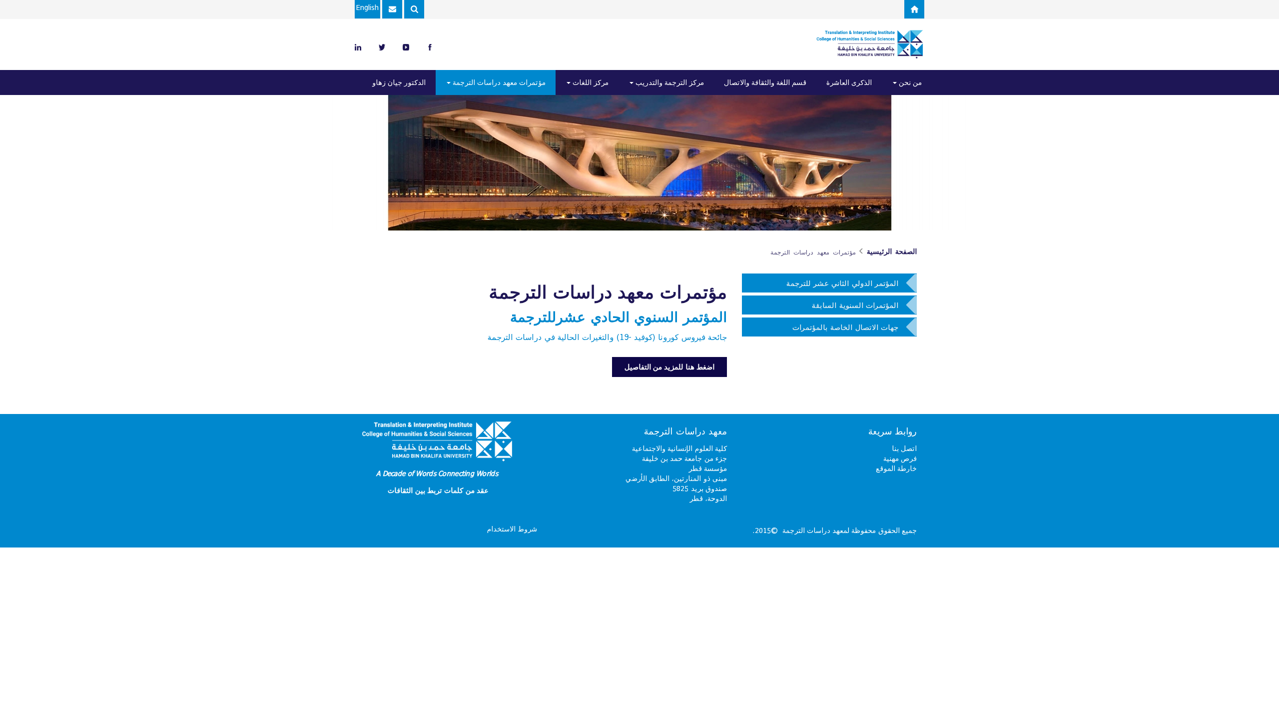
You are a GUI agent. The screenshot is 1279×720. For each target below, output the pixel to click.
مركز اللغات (590, 82)
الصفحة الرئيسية (892, 251)
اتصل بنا (904, 448)
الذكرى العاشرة (849, 82)
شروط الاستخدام (512, 528)
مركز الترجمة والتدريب (669, 82)
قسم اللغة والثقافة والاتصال (765, 82)
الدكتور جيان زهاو (399, 82)
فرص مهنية (900, 458)
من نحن (909, 82)
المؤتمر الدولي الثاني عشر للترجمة (842, 283)
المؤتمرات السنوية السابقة (855, 305)
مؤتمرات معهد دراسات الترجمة (498, 82)
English (367, 7)
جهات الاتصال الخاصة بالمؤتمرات (845, 327)
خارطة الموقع (896, 468)
